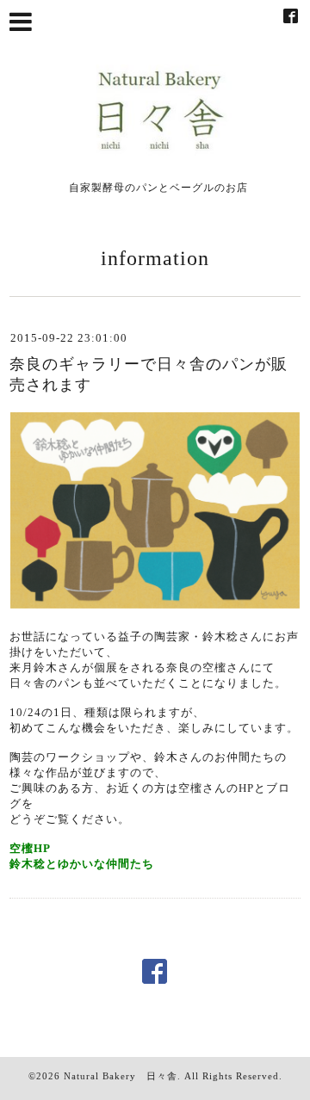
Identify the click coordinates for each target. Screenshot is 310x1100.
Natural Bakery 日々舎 (120, 1076)
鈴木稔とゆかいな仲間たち (81, 863)
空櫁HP (30, 848)
